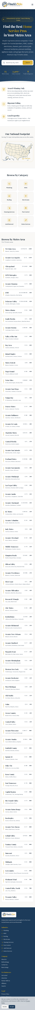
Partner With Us (5, 981)
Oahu (7, 704)
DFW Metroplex (11, 275)
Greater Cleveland (11, 538)
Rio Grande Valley (11, 801)
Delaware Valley (11, 301)
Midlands (8, 862)
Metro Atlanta (10, 310)
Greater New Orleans (13, 634)
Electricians (7, 939)
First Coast (9, 582)
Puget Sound (9, 372)
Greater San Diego (12, 389)
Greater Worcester (12, 731)
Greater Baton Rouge (12, 809)
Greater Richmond (12, 626)
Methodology (5, 962)
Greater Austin (10, 494)
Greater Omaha (10, 739)
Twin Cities (9, 380)
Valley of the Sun (11, 336)
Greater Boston (10, 328)
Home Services (8, 951)
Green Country (10, 713)
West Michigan (10, 687)
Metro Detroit (10, 363)
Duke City (8, 766)
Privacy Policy (5, 994)
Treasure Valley (11, 897)
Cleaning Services (9, 942)
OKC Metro (9, 608)
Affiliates (3, 983)
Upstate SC (9, 757)
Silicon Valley (10, 564)
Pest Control (7, 945)
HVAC (5, 933)
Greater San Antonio (12, 450)
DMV (7, 293)
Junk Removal (7, 948)
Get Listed (4, 975)
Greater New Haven (12, 827)
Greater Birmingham (12, 661)
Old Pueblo (9, 696)
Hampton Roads (11, 555)
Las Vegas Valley (11, 485)
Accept (12, 1007)
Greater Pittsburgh (12, 477)
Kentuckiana (9, 617)
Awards (3, 986)
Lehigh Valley (10, 836)
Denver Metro (10, 407)
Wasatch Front (10, 652)
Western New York (11, 669)
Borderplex (9, 818)
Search (28, 63)
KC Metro (8, 512)
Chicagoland (9, 266)
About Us (4, 959)
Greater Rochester (12, 678)
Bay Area (8, 345)
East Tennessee (10, 783)
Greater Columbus (11, 520)
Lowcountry (9, 871)
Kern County (9, 774)
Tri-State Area (10, 249)
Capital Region (10, 792)
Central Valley (10, 722)
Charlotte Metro (11, 433)
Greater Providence (12, 573)
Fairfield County (11, 748)
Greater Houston (11, 284)
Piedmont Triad (11, 880)
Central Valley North (12, 888)
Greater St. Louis (11, 424)
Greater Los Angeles (12, 258)
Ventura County (10, 844)
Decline (5, 1007)
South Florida (10, 319)
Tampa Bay (9, 398)
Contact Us (4, 965)
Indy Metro (9, 529)
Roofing (6, 936)
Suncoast (8, 853)
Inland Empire (10, 354)
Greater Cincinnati (12, 503)
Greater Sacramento (12, 468)
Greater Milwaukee (12, 590)
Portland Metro (10, 459)
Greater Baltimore (11, 415)
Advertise (4, 978)
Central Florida (10, 442)
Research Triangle (12, 599)
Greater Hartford (11, 643)
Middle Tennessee (11, 547)
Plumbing (6, 930)
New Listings (4, 967)
